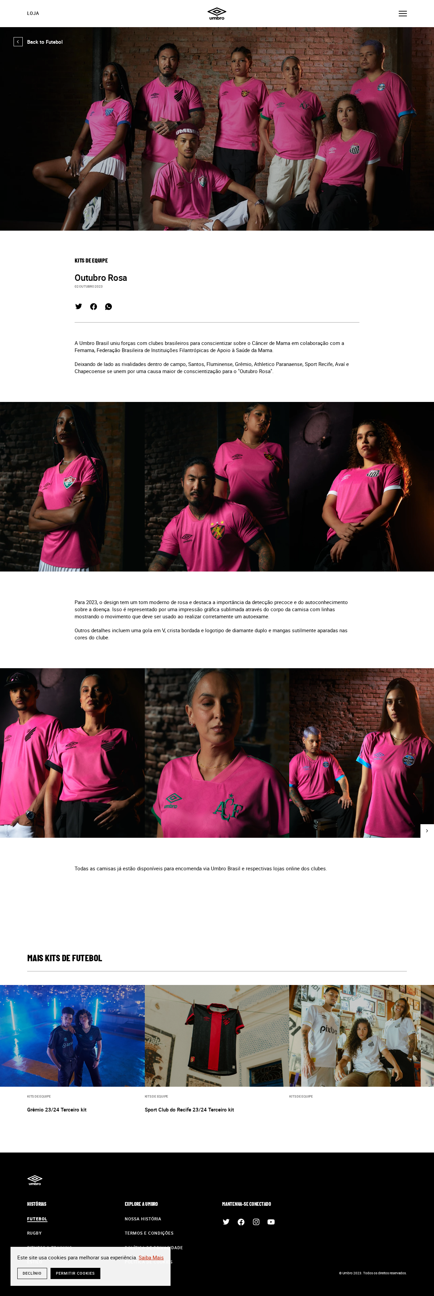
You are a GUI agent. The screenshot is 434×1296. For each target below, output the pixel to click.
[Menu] (402, 13)
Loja (33, 13)
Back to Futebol (38, 41)
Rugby (34, 1233)
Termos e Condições (149, 1233)
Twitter (78, 306)
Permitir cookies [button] (75, 1273)
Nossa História (143, 1218)
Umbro (217, 13)
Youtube (270, 1222)
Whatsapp (108, 306)
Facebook (93, 306)
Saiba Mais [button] (151, 1257)
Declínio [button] (32, 1273)
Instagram (256, 1222)
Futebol (37, 1218)
